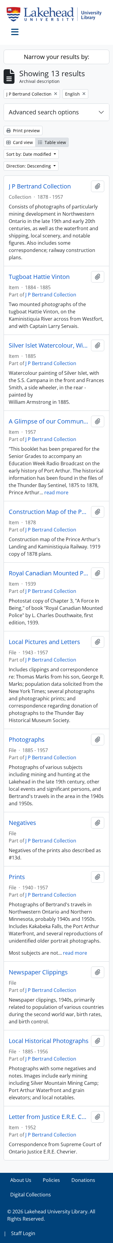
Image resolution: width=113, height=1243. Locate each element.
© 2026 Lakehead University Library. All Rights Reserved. (51, 1215)
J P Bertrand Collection (40, 186)
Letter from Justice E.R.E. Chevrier (49, 1116)
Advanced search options (44, 112)
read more (56, 492)
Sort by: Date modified (29, 154)
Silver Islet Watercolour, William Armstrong (49, 345)
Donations (83, 1180)
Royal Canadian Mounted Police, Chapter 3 (49, 573)
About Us (20, 1180)
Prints (17, 877)
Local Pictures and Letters (44, 642)
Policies (51, 1180)
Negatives (22, 822)
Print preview (26, 130)
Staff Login (23, 1233)
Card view (22, 142)
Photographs (27, 739)
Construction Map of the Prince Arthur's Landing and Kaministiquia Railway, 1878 (49, 511)
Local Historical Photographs (49, 1041)
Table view (54, 142)
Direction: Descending (29, 166)
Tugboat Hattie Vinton (39, 276)
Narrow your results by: (56, 57)
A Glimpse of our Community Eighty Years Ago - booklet (49, 421)
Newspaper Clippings (38, 972)
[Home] (56, 14)
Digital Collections (30, 1194)
